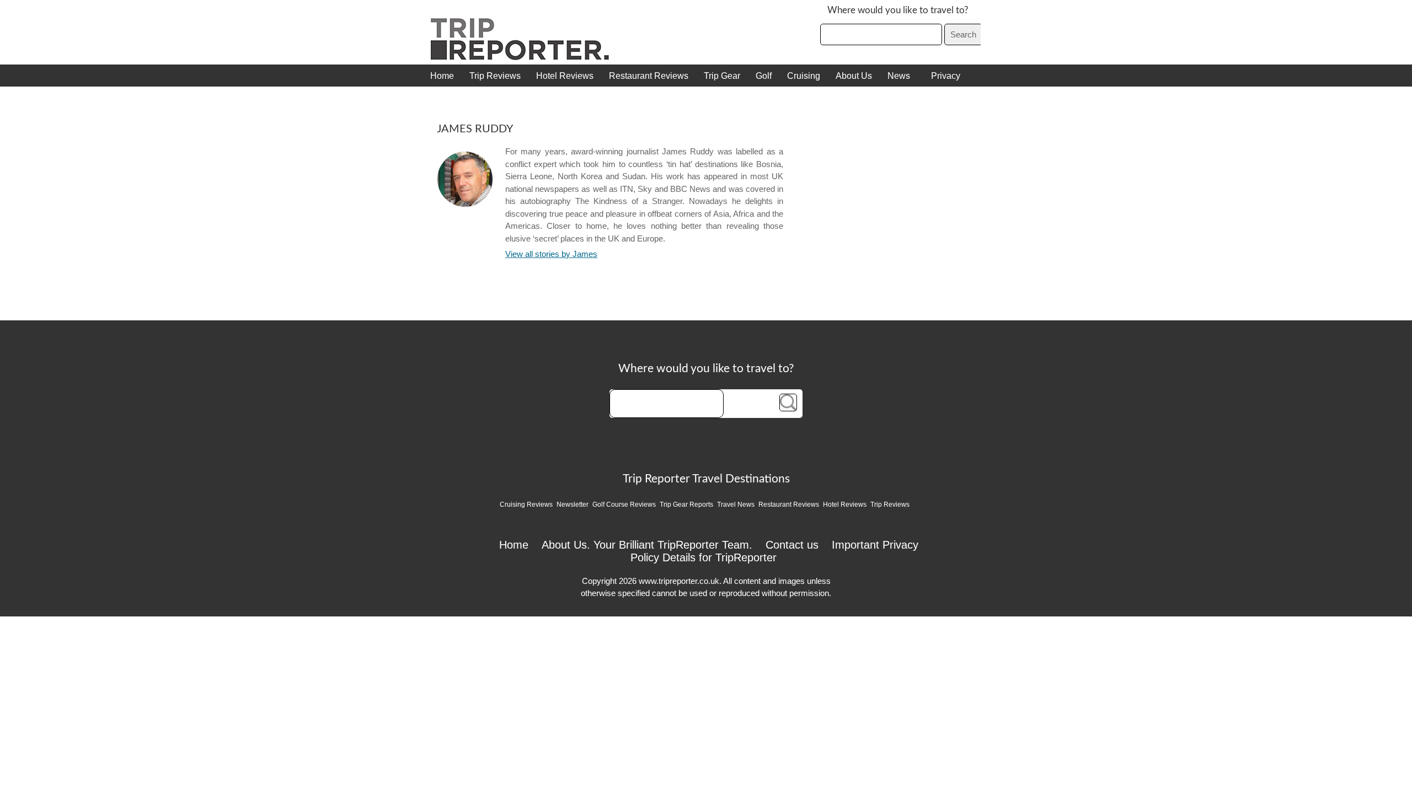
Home (442, 76)
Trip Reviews (495, 76)
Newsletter (573, 504)
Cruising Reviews (526, 504)
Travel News (736, 504)
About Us (854, 76)
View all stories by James (551, 254)
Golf (764, 76)
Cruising (803, 76)
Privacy (945, 76)
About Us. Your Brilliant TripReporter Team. (647, 545)
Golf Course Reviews (624, 504)
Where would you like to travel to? (898, 10)
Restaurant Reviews (648, 76)
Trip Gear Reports (686, 504)
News (898, 76)
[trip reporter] (523, 57)
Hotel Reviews (564, 76)
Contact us (792, 545)
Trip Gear (722, 76)
